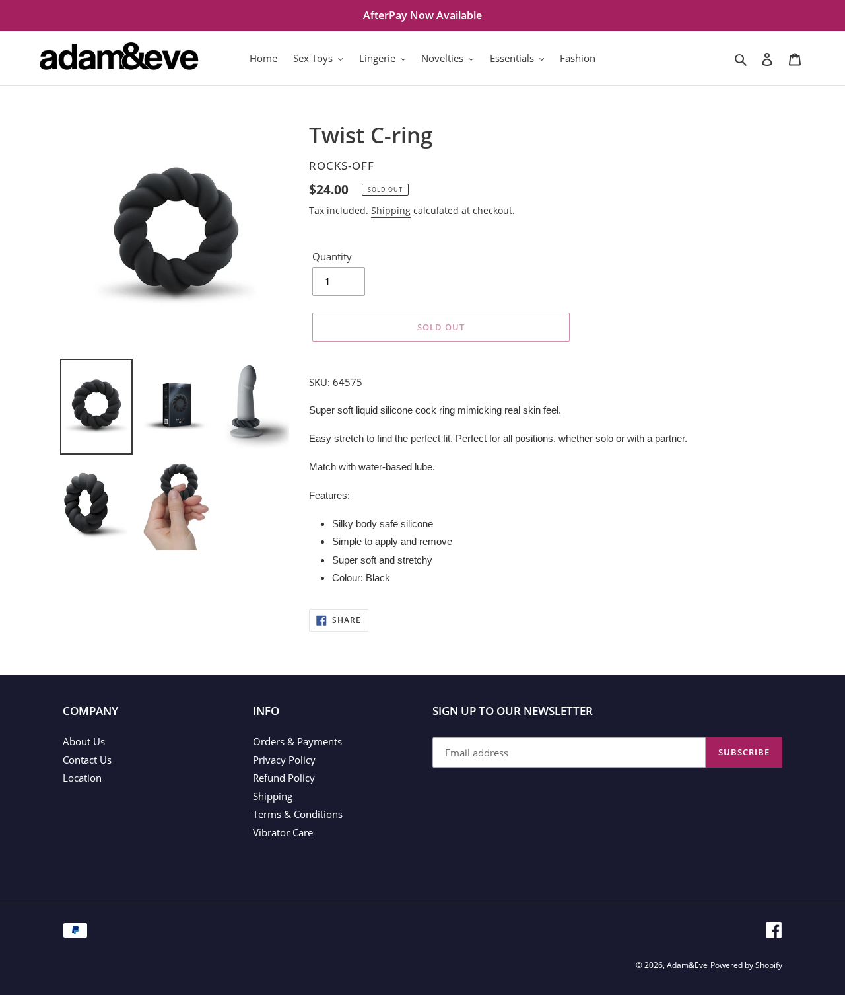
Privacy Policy (284, 759)
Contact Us (87, 759)
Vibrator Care (283, 832)
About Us (84, 741)
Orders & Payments (297, 741)
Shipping (391, 210)
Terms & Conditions (298, 814)
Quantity (332, 256)
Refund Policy (284, 777)
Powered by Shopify (746, 965)
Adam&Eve (687, 965)
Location (82, 777)
